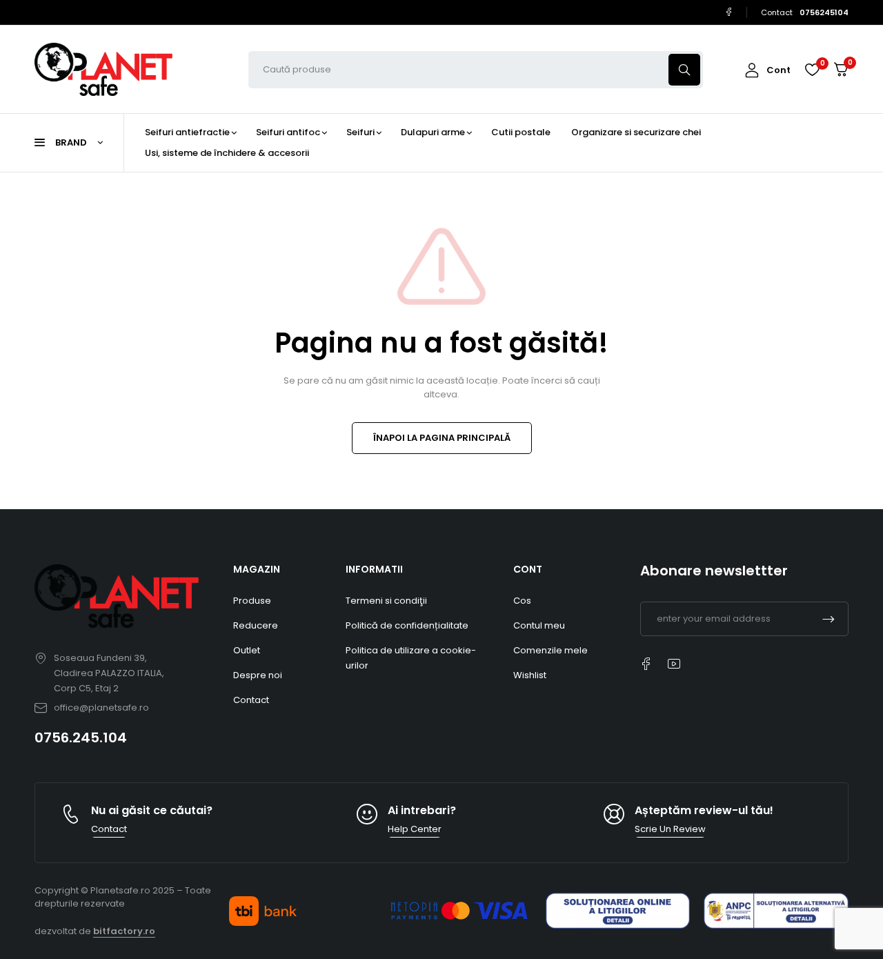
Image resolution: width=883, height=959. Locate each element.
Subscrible (828, 618)
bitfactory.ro (124, 931)
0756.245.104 (80, 737)
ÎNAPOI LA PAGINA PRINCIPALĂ (441, 437)
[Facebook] (728, 12)
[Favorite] (812, 69)
